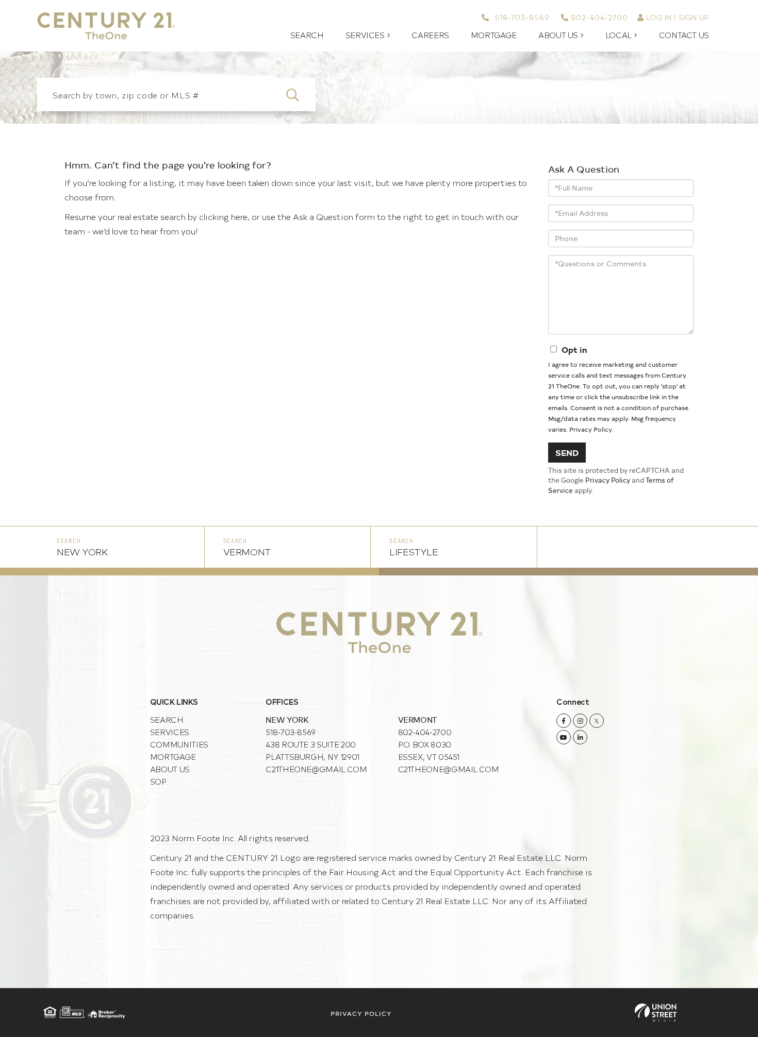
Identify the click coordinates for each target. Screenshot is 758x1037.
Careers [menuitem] (430, 35)
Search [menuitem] (307, 35)
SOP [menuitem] (158, 781)
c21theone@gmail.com (316, 768)
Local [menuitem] (618, 35)
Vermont (247, 551)
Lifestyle (413, 551)
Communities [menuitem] (179, 744)
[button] (299, 94)
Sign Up (694, 17)
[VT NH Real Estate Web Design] (655, 1013)
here (239, 216)
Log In (658, 17)
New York (82, 551)
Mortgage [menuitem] (494, 35)
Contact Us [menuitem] (684, 35)
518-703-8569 (520, 17)
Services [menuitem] (365, 35)
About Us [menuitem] (558, 35)
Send (567, 452)
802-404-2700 (599, 17)
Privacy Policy (590, 429)
